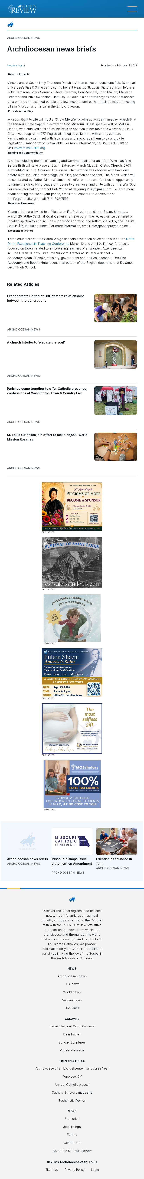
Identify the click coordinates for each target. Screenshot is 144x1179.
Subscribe (72, 1118)
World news (72, 992)
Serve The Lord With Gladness (72, 1026)
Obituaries (72, 1008)
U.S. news (72, 984)
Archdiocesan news (23, 38)
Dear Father (72, 1034)
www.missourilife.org (29, 148)
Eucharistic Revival (72, 1100)
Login (95, 1169)
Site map (51, 1169)
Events (72, 1134)
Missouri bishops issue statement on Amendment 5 (71, 863)
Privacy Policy (74, 1169)
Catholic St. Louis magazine (72, 1092)
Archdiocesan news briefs (27, 859)
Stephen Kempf (16, 65)
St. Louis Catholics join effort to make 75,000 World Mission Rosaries (47, 437)
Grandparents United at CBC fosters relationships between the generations (45, 298)
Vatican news (72, 1000)
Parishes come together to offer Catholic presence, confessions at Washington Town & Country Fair (47, 391)
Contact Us (72, 1143)
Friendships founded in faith (114, 861)
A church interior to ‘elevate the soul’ (36, 342)
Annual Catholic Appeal (72, 1084)
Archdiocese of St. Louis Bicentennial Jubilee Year (72, 1068)
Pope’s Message (72, 1050)
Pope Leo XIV (72, 1076)
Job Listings (72, 1127)
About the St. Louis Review (72, 1151)
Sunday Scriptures (72, 1042)
